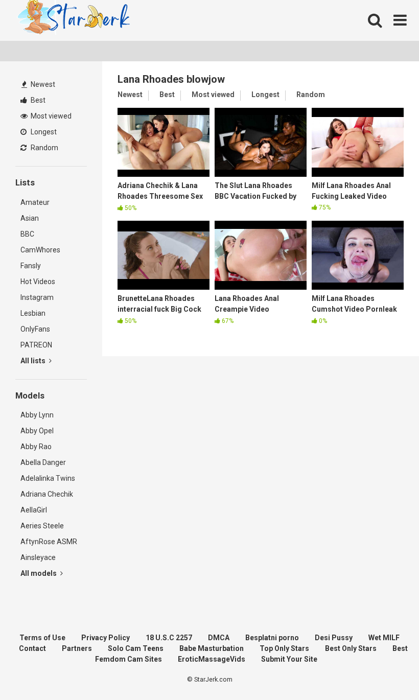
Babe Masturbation (211, 648)
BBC (27, 234)
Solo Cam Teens (136, 648)
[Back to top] (385, 669)
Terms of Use (42, 638)
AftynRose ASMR (48, 542)
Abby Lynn (37, 415)
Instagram (37, 297)
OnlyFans (35, 329)
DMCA (218, 638)
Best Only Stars (351, 648)
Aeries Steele (42, 526)
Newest (42, 84)
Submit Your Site (289, 659)
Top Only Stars (284, 648)
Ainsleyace (38, 557)
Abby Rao (36, 446)
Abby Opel (37, 431)
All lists (33, 361)
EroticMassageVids (211, 659)
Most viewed (50, 116)
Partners (77, 648)
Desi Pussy (334, 638)
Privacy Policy (105, 638)
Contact (32, 648)
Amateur (35, 202)
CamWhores (40, 250)
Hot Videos (37, 281)
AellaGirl (33, 510)
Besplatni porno (272, 638)
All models (39, 573)
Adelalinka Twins (47, 478)
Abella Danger (43, 462)
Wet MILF (384, 638)
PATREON (36, 345)
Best (37, 100)
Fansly (30, 266)
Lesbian (32, 313)
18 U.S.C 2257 (169, 638)
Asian (29, 218)
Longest (43, 132)
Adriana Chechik (46, 494)
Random (43, 148)
